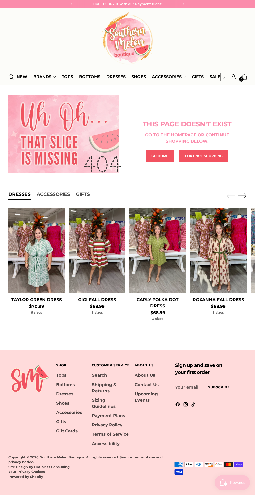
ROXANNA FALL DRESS (218, 299)
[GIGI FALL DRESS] (97, 250)
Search (99, 375)
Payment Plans (108, 415)
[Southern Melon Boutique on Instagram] (186, 405)
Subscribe (219, 387)
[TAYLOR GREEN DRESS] (36, 250)
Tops (61, 375)
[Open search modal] (11, 77)
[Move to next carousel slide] (242, 195)
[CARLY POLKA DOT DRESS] (157, 250)
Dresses (64, 393)
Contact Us (147, 384)
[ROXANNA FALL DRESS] (218, 250)
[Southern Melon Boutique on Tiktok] (194, 405)
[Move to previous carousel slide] (231, 196)
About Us (145, 375)
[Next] (183, 4)
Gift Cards (67, 430)
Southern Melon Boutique (62, 457)
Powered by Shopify (25, 477)
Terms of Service (110, 434)
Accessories (69, 412)
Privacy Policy (107, 424)
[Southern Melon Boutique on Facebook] (178, 405)
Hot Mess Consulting (52, 467)
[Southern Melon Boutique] (127, 39)
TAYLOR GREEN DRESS (36, 299)
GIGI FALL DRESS (97, 299)
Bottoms (65, 384)
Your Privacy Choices (26, 472)
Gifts (61, 421)
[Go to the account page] (233, 77)
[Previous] (71, 4)
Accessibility (106, 443)
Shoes (62, 403)
